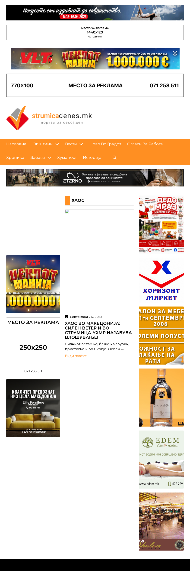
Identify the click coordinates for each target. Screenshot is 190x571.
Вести (71, 144)
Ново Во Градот (105, 144)
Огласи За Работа (145, 144)
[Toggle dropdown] (57, 144)
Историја (92, 157)
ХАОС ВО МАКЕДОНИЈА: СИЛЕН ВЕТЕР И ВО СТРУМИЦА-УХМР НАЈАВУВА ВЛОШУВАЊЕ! (98, 330)
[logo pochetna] (49, 117)
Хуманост (67, 157)
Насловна (16, 144)
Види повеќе (76, 356)
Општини (43, 144)
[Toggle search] (115, 157)
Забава (38, 157)
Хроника (15, 157)
